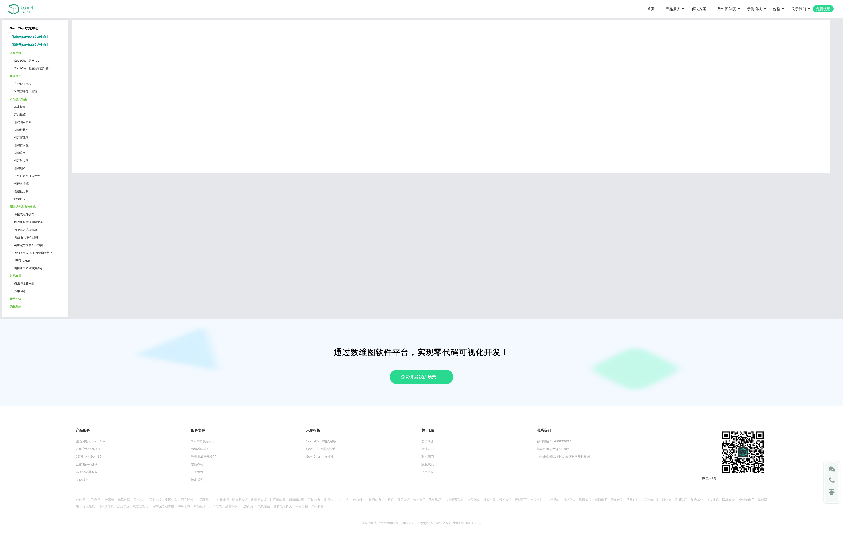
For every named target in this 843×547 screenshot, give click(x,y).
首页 (651, 9)
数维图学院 (726, 9)
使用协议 (428, 472)
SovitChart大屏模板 (320, 456)
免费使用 (823, 9)
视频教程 (197, 464)
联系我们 (428, 456)
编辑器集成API (201, 449)
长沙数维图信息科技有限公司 (394, 523)
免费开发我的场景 (419, 377)
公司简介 (428, 441)
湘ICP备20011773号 (467, 523)
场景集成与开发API (204, 456)
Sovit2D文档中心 (34, 37)
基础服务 (82, 479)
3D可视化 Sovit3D (89, 456)
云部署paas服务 (87, 464)
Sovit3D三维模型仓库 (321, 449)
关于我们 (798, 9)
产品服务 (673, 9)
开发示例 (197, 472)
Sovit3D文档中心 (34, 45)
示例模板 (754, 9)
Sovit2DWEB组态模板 (321, 441)
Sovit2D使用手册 (202, 441)
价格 (776, 9)
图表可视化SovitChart (91, 441)
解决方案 (699, 9)
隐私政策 (428, 464)
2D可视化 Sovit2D (88, 449)
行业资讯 (428, 449)
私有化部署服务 (86, 472)
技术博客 (197, 479)
